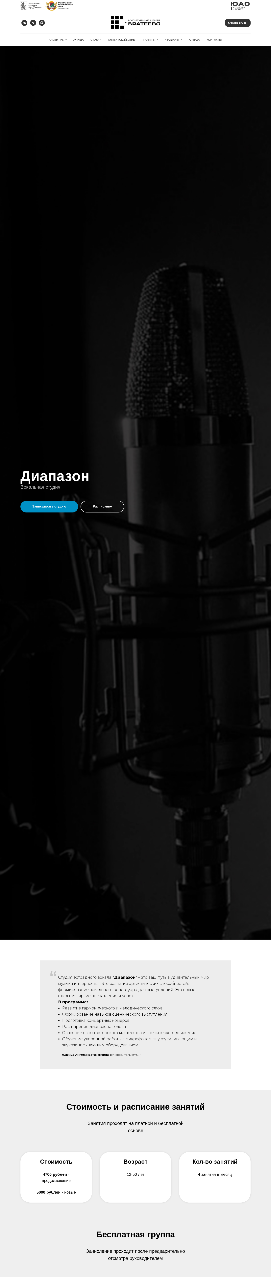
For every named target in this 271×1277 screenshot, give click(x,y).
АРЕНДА (194, 39)
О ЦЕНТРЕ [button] (56, 39)
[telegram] (33, 23)
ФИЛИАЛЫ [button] (172, 39)
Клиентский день (121, 39)
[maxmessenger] (42, 23)
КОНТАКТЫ (214, 39)
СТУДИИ (96, 39)
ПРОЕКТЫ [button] (149, 39)
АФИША (78, 39)
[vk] (24, 23)
